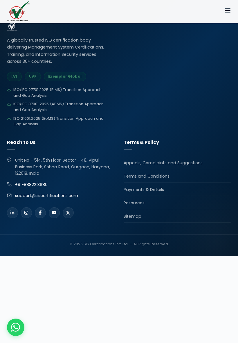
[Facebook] (40, 212)
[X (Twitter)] (68, 212)
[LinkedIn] (12, 212)
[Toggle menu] (227, 11)
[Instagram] (26, 212)
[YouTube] (54, 212)
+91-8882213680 (31, 184)
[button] (15, 327)
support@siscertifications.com (46, 196)
